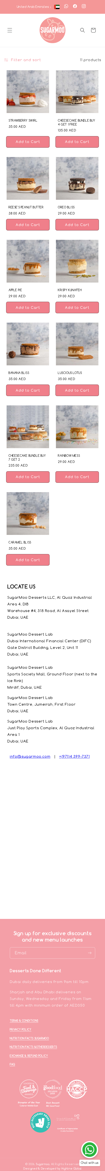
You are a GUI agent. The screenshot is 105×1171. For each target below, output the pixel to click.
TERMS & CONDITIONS (24, 1020)
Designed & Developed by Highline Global (52, 1168)
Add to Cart (28, 143)
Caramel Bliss (20, 542)
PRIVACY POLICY (20, 1029)
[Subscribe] (89, 953)
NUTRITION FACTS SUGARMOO (29, 1038)
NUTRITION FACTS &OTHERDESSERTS (33, 1046)
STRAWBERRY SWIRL (23, 120)
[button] (9, 30)
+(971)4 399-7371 (74, 756)
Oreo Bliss (66, 207)
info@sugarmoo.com (30, 756)
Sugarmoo (43, 1164)
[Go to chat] (89, 1149)
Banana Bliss (19, 373)
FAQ (12, 1064)
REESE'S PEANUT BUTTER (26, 207)
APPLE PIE (15, 290)
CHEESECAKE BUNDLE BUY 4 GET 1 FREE (76, 122)
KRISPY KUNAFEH (70, 290)
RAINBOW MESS (69, 455)
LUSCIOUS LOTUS (70, 373)
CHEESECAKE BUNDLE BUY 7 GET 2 (27, 457)
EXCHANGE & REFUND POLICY (29, 1055)
